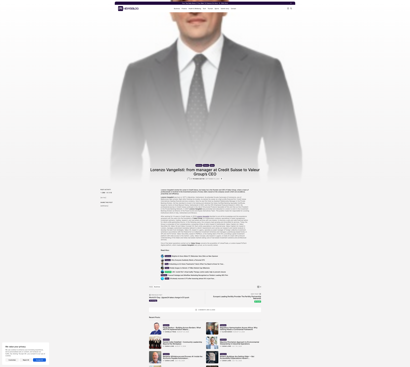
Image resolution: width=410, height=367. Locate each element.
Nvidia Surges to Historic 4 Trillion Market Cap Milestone (190, 268)
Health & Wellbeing (195, 8)
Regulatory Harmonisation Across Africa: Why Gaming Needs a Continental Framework (238, 329)
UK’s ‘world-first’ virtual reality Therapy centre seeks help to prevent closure (199, 272)
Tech (204, 8)
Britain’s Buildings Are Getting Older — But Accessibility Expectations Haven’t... (237, 357)
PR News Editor (199, 178)
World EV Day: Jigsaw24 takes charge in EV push (169, 297)
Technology (153, 300)
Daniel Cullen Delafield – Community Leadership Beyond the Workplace (182, 343)
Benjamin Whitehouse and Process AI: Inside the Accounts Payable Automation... (182, 357)
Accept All (39, 360)
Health (169, 272)
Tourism (210, 8)
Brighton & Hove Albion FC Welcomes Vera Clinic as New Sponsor (195, 256)
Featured (166, 339)
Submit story (225, 8)
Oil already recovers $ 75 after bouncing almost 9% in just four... (192, 278)
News (212, 165)
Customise (12, 360)
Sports (217, 8)
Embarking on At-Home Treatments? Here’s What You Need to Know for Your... (196, 264)
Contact (233, 8)
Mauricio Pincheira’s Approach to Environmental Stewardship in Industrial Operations (239, 343)
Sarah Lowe (169, 346)
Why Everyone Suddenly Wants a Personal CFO (188, 260)
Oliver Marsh (227, 331)
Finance (184, 8)
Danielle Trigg (170, 331)
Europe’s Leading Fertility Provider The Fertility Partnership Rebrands (237, 297)
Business (177, 8)
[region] (25, 353)
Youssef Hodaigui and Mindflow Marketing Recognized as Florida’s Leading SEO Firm (198, 275)
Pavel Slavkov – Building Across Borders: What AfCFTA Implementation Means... (182, 329)
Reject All (26, 360)
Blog (166, 264)
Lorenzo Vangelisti (167, 190)
